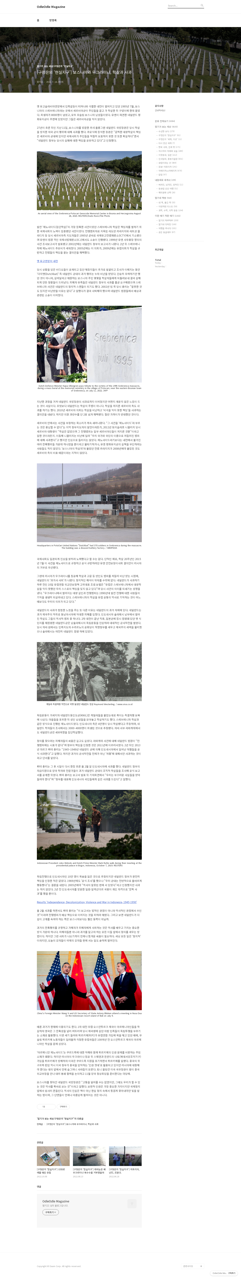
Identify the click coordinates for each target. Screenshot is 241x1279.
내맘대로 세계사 (165, 180)
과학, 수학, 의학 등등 (171, 210)
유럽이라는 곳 (167, 162)
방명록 (53, 20)
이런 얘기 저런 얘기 (168, 215)
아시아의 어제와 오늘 (171, 151)
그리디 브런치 (189, 1260)
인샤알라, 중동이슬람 (171, 158)
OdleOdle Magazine (51, 7)
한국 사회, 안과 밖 (169, 147)
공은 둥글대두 (167, 232)
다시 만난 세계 (167, 143)
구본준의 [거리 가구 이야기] (193, 1237)
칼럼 (163, 174)
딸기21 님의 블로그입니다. (55, 1205)
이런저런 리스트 (168, 206)
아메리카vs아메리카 (170, 170)
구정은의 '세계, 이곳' (170, 139)
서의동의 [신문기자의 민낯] (192, 1227)
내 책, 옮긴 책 (167, 202)
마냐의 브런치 (189, 1255)
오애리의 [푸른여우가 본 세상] (192, 1248)
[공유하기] (48, 1106)
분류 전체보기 (165, 121)
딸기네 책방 (163, 197)
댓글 (39, 1186)
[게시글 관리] (52, 1106)
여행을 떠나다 (167, 228)
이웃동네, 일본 (168, 154)
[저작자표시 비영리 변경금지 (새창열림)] (74, 1106)
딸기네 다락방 (167, 224)
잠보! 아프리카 (168, 166)
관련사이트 (188, 1266)
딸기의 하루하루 (168, 220)
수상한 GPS (167, 131)
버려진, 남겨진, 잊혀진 (171, 184)
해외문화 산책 (167, 192)
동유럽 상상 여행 (168, 188)
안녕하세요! (160, 110)
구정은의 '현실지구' (170, 135)
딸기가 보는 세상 (166, 126)
